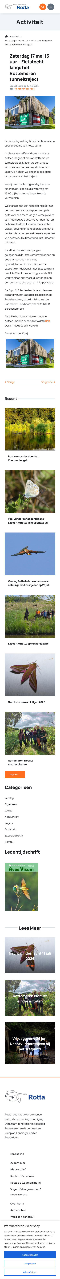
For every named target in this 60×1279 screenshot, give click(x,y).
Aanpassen (30, 1263)
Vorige (11, 382)
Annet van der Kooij (25, 88)
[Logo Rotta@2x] (25, 1091)
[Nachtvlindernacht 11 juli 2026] (30, 655)
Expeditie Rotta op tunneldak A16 (28, 643)
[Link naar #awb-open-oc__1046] (42, 7)
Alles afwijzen (30, 1272)
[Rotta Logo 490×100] (17, 5)
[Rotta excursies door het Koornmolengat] (30, 410)
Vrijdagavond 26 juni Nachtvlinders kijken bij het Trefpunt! (30, 1043)
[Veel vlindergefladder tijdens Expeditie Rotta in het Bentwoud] (30, 472)
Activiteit (30, 22)
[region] (30, 1250)
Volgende (47, 382)
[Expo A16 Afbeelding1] (30, 97)
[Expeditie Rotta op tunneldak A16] (30, 597)
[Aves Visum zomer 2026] (21, 865)
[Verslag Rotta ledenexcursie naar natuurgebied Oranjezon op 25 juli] (30, 534)
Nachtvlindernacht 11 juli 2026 (26, 702)
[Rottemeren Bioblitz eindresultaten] (30, 714)
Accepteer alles (30, 1254)
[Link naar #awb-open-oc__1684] (50, 7)
